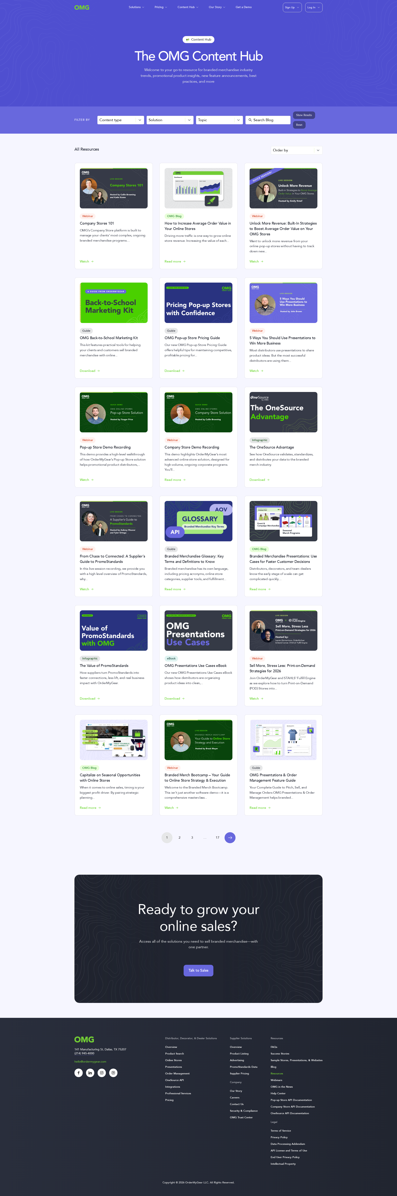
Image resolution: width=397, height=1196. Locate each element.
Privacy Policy (279, 1137)
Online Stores (173, 1060)
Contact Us (237, 1104)
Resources (277, 1073)
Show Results (304, 115)
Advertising (237, 1060)
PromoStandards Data (243, 1067)
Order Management (177, 1073)
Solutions (135, 7)
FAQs (274, 1047)
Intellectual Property (283, 1164)
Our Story (215, 7)
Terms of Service (281, 1131)
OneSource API (174, 1080)
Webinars (276, 1080)
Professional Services (178, 1093)
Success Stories (280, 1054)
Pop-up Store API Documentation (291, 1100)
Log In (311, 7)
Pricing (159, 7)
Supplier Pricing (239, 1073)
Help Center (278, 1093)
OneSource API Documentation (290, 1113)
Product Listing (239, 1054)
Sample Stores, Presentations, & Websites (297, 1060)
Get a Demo (244, 7)
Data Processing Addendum (288, 1144)
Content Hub (186, 7)
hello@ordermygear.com (90, 1062)
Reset (299, 124)
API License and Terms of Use (289, 1150)
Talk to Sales (198, 970)
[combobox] (120, 120)
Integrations (172, 1087)
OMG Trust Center (241, 1117)
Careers (234, 1097)
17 (217, 837)
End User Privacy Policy (285, 1157)
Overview (171, 1047)
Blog (273, 1067)
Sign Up (290, 7)
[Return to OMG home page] (81, 8)
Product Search (174, 1054)
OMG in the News (282, 1087)
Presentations (173, 1067)
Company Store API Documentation (293, 1107)
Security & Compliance (244, 1111)
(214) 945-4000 (84, 1053)
